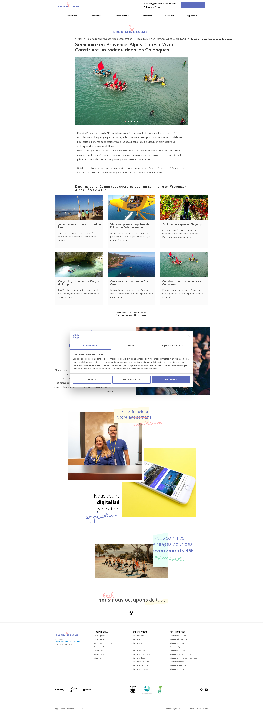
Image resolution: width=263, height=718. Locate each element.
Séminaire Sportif (177, 647)
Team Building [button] (122, 15)
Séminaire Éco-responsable (181, 654)
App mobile (192, 15)
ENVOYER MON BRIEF (193, 5)
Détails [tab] (131, 345)
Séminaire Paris (138, 636)
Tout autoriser (171, 379)
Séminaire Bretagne (140, 665)
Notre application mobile (104, 643)
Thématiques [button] (96, 15)
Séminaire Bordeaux (140, 647)
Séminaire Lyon (138, 643)
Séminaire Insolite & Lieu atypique (183, 658)
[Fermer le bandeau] (189, 336)
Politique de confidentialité (197, 709)
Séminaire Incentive (177, 650)
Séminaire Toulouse (140, 639)
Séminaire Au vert (177, 643)
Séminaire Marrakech (140, 669)
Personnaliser (130, 379)
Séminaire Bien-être (178, 665)
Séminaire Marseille (140, 650)
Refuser (92, 379)
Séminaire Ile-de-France (141, 654)
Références (147, 15)
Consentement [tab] (90, 345)
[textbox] (131, 153)
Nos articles (98, 650)
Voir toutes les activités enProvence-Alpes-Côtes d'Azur (131, 314)
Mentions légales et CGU (174, 709)
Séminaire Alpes (138, 658)
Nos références (100, 654)
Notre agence (99, 636)
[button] (125, 121)
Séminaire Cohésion (178, 636)
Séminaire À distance (178, 639)
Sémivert (169, 15)
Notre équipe (99, 639)
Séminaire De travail (178, 669)
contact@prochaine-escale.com (160, 3)
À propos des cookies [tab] (172, 345)
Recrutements (99, 647)
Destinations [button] (71, 15)
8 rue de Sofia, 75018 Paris (67, 641)
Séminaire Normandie (140, 662)
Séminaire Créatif (177, 662)
